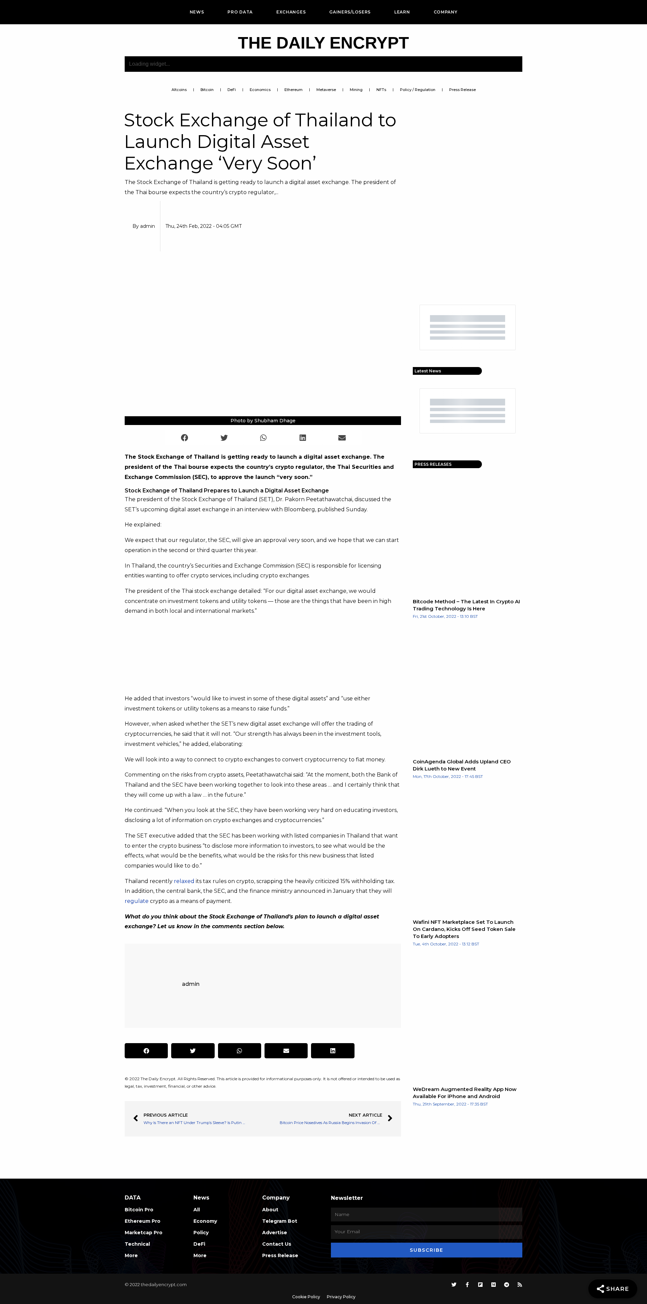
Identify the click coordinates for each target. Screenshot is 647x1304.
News (197, 11)
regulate (137, 901)
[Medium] (493, 1284)
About (270, 1210)
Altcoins (179, 89)
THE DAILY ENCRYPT (323, 42)
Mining (356, 89)
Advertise (274, 1233)
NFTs (381, 89)
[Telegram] (506, 1284)
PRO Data (240, 11)
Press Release (462, 89)
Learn (402, 11)
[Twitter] (454, 1284)
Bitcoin (207, 89)
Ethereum (293, 89)
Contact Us (276, 1244)
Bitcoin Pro (139, 1210)
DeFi (231, 89)
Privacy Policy (341, 1296)
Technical (137, 1244)
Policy (201, 1233)
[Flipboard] (480, 1284)
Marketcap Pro (143, 1233)
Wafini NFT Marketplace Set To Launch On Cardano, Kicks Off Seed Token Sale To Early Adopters (464, 929)
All (196, 1210)
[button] (185, 437)
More (131, 1255)
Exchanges (291, 11)
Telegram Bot (279, 1221)
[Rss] (519, 1284)
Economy (205, 1221)
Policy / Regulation (417, 89)
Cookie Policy (306, 1296)
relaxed (184, 881)
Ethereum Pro (142, 1221)
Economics (260, 89)
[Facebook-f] (467, 1284)
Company (446, 11)
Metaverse (326, 89)
